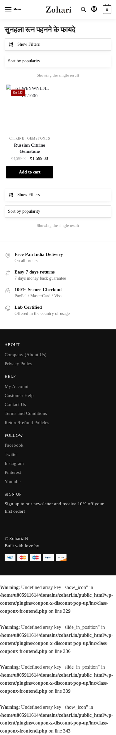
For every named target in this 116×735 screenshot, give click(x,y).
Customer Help (19, 395)
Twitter (11, 454)
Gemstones (38, 138)
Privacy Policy (18, 363)
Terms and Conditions (26, 413)
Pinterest (13, 472)
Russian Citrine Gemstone (29, 148)
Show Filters (28, 44)
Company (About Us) (25, 354)
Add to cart (30, 172)
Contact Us (15, 404)
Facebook (14, 445)
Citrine (16, 138)
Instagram (14, 463)
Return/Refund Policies (27, 422)
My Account (16, 386)
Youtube (13, 481)
